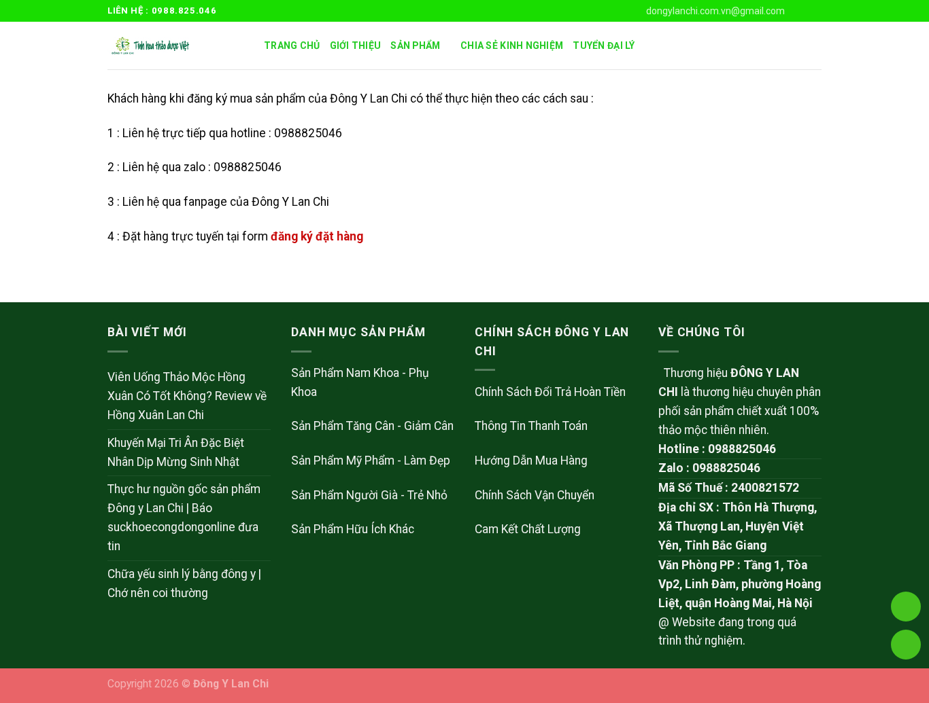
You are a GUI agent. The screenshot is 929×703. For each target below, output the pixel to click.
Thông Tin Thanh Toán (531, 426)
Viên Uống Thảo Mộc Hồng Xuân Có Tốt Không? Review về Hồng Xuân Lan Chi (187, 396)
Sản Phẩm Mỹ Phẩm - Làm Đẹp (370, 460)
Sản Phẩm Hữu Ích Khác (352, 529)
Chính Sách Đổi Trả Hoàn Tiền (550, 392)
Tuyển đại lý (604, 45)
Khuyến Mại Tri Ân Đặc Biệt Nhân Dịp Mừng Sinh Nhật (175, 452)
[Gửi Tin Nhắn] (906, 645)
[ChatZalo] (906, 532)
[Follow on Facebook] (800, 10)
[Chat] (906, 570)
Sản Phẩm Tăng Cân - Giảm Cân (372, 426)
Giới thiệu (356, 45)
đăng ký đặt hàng (317, 236)
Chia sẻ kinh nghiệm (511, 45)
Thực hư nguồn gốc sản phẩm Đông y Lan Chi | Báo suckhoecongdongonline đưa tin (183, 517)
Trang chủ (292, 45)
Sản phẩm (415, 45)
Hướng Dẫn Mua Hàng (531, 460)
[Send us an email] (814, 10)
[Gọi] (906, 606)
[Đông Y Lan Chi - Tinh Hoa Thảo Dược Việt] (175, 45)
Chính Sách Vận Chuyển (534, 495)
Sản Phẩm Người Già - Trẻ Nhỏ (369, 495)
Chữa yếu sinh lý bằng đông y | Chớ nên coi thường (184, 583)
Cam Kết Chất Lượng (528, 529)
